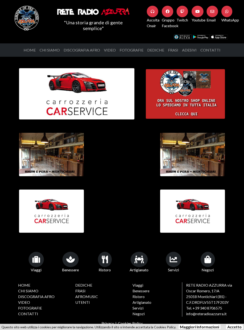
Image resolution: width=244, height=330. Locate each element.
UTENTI (82, 302)
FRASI (173, 50)
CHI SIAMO (50, 50)
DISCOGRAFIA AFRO (82, 50)
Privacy (108, 323)
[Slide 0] (59, 113)
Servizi (173, 270)
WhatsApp (230, 20)
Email (211, 20)
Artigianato (139, 270)
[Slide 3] (85, 113)
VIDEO (110, 50)
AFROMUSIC (86, 296)
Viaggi (36, 270)
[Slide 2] (76, 113)
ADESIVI (189, 50)
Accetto (234, 327)
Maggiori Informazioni (199, 327)
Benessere (70, 270)
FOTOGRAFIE (131, 50)
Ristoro (105, 270)
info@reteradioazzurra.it (206, 313)
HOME (30, 50)
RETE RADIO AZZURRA (206, 285)
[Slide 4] (93, 113)
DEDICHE (155, 50)
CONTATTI (210, 50)
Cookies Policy (130, 323)
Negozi (208, 270)
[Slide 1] (68, 113)
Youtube (198, 20)
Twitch (182, 20)
